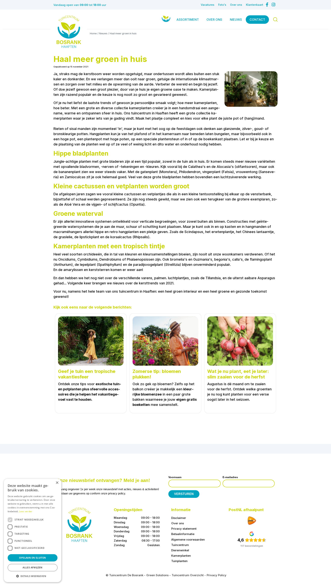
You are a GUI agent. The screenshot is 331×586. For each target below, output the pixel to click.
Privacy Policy (216, 575)
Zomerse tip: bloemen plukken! (157, 374)
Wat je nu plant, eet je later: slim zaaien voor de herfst (238, 374)
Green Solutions (157, 575)
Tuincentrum (180, 545)
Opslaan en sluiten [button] (32, 557)
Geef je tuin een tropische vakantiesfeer (86, 374)
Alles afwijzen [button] (33, 567)
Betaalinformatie (182, 534)
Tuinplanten (179, 561)
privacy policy (116, 493)
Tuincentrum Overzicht (188, 575)
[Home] (166, 18)
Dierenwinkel (180, 550)
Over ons (177, 523)
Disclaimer (178, 518)
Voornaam (174, 477)
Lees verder (25, 511)
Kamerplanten (181, 555)
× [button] (57, 482)
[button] (32, 576)
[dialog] (32, 530)
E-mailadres (230, 477)
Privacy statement (184, 528)
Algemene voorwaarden (188, 539)
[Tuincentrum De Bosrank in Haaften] (69, 32)
